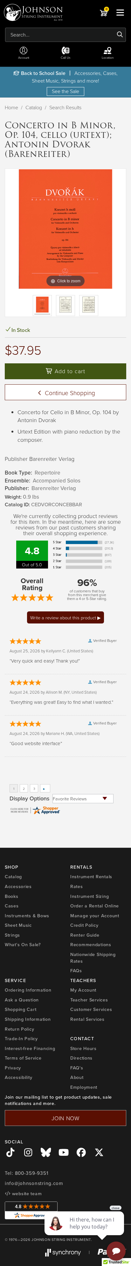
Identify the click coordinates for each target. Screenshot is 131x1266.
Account (23, 57)
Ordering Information (28, 990)
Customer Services (91, 1009)
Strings (12, 935)
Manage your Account (94, 915)
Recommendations (90, 944)
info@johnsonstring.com (34, 1183)
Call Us (66, 57)
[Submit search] (120, 34)
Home (11, 107)
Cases (12, 905)
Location (108, 57)
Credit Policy (84, 925)
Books (11, 896)
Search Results (65, 107)
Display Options (29, 798)
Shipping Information (28, 1019)
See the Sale (65, 91)
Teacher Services (89, 999)
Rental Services (87, 1019)
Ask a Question (22, 999)
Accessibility (18, 1077)
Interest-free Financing (30, 1048)
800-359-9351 (31, 1173)
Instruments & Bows (27, 915)
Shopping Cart (20, 1009)
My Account (83, 990)
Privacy (13, 1067)
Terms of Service (23, 1057)
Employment (83, 1087)
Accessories (18, 886)
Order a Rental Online (94, 905)
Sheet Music (18, 925)
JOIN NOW (65, 1118)
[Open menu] (120, 12)
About (77, 1077)
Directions (81, 1057)
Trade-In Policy (21, 1038)
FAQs (76, 970)
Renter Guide (85, 935)
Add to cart (69, 371)
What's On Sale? (23, 944)
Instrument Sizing (89, 896)
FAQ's (76, 1067)
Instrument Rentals (91, 876)
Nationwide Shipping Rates (93, 958)
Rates (76, 886)
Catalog (33, 107)
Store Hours (83, 1048)
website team (26, 1193)
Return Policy (19, 1029)
